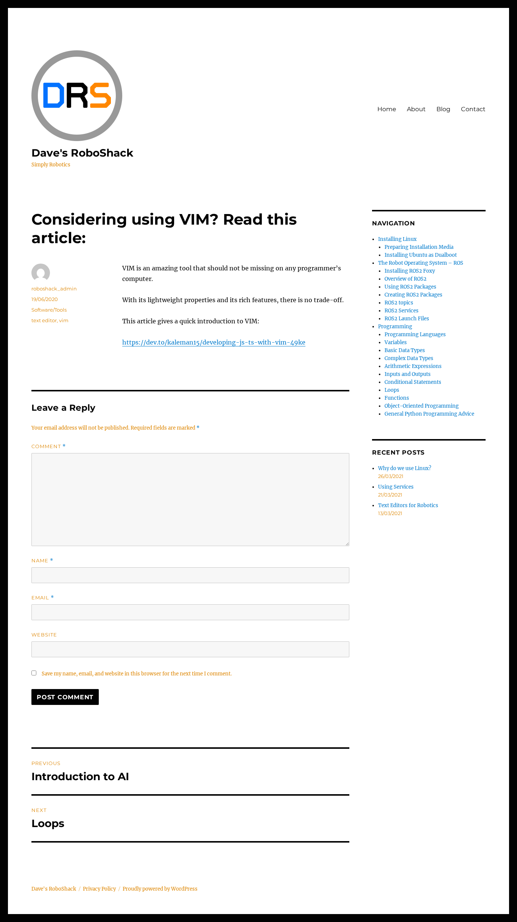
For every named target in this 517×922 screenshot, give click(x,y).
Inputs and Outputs (408, 374)
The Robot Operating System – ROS (420, 263)
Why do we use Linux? (404, 468)
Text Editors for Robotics (408, 505)
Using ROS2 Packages (410, 287)
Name (42, 560)
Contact (473, 109)
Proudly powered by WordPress (160, 889)
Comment (48, 446)
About (416, 109)
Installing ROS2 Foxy (410, 271)
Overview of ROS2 (406, 279)
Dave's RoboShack (82, 152)
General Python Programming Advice (429, 414)
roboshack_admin (54, 289)
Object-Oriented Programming (422, 406)
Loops (392, 390)
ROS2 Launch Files (407, 318)
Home (386, 109)
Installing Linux (397, 239)
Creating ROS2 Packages (413, 295)
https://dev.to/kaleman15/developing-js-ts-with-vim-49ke (213, 342)
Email (42, 597)
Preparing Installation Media (419, 247)
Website (44, 635)
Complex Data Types (409, 358)
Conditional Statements (413, 382)
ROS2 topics (399, 303)
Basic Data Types (405, 350)
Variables (396, 342)
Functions (397, 398)
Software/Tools (49, 310)
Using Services (396, 487)
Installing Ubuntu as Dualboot (421, 255)
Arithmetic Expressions (413, 366)
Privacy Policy (99, 889)
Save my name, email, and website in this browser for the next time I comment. (137, 674)
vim (64, 320)
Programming (395, 326)
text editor (44, 320)
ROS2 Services (402, 310)
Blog (443, 109)
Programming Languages (415, 334)
